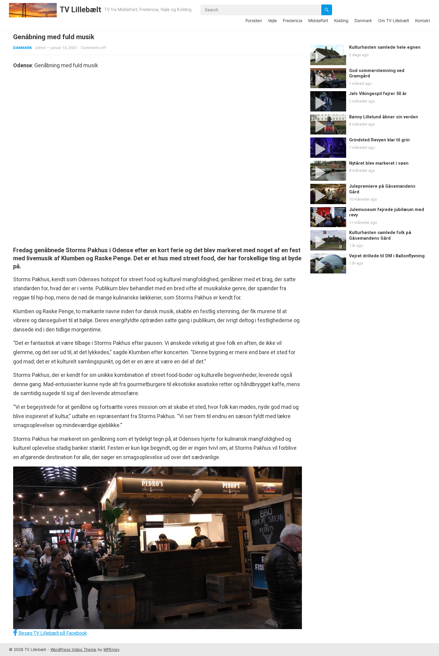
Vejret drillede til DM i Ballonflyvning (387, 256)
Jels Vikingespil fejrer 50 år (378, 93)
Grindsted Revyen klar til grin (379, 140)
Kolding (341, 20)
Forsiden (253, 20)
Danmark (363, 20)
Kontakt (422, 20)
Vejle (272, 20)
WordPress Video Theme (73, 649)
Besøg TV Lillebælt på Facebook (53, 633)
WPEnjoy (111, 649)
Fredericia (292, 20)
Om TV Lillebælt (393, 20)
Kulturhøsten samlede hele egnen (384, 47)
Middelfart (318, 20)
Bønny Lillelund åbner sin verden (383, 117)
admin (40, 47)
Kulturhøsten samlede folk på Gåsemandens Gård (380, 235)
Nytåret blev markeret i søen (379, 163)
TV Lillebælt (80, 9)
